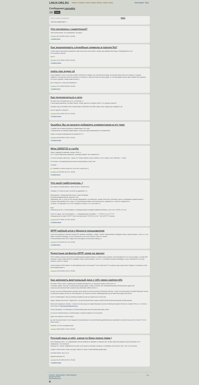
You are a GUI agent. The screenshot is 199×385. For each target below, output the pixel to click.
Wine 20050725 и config (65, 148)
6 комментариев (56, 63)
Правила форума (60, 375)
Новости (75, 2)
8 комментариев (56, 222)
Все (51, 12)
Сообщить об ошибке (54, 376)
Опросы (99, 2)
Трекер (105, 2)
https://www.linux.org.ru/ (55, 378)
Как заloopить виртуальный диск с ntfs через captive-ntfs (86, 279)
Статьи (87, 2)
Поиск (111, 2)
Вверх (148, 375)
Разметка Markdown (71, 375)
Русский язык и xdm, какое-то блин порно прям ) (81, 338)
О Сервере (52, 375)
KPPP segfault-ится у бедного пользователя (77, 230)
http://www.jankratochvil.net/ (69, 306)
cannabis (69, 8)
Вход (147, 2)
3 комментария (55, 89)
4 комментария (55, 39)
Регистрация (139, 2)
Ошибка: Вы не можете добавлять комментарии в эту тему (88, 124)
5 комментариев (56, 116)
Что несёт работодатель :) (67, 183)
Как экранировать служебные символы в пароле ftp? (84, 47)
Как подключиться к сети (66, 97)
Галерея (81, 2)
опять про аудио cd (63, 71)
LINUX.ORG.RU (59, 3)
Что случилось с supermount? (69, 29)
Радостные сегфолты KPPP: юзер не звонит (78, 253)
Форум (93, 2)
